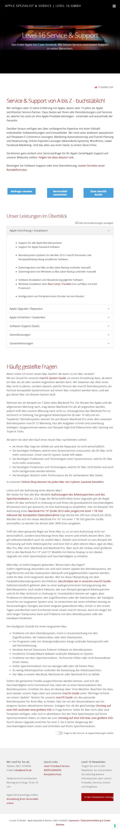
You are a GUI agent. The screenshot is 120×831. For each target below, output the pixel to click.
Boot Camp (54, 284)
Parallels (67, 284)
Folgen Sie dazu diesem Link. (56, 157)
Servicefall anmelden (60, 192)
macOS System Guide (52, 378)
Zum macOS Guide (98, 192)
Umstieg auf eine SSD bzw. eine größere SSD (85, 718)
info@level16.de (23, 770)
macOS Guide (70, 693)
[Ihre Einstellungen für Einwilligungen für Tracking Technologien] (115, 826)
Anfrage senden (21, 191)
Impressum (74, 820)
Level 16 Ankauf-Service (57, 766)
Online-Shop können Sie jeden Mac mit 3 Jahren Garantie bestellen (62, 482)
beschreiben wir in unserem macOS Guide (84, 581)
